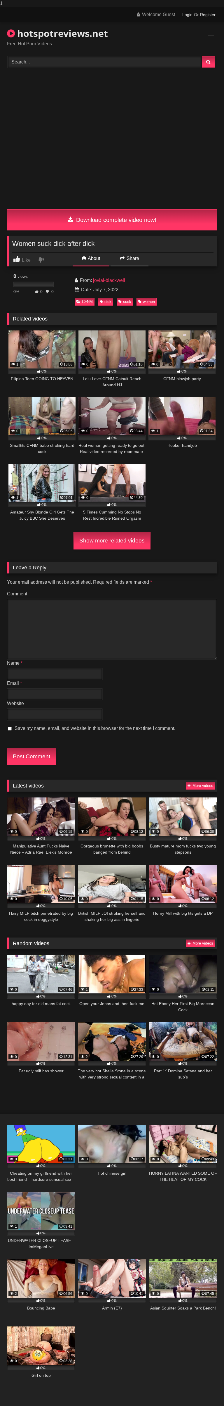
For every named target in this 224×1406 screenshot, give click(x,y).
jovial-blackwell (109, 280)
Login (187, 14)
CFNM (87, 301)
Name (14, 663)
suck (127, 301)
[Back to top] (206, 1389)
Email (14, 683)
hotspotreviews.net (61, 33)
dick (107, 301)
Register (208, 14)
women (149, 301)
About (93, 258)
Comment (17, 593)
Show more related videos (112, 540)
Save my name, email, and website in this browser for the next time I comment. (95, 728)
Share (132, 258)
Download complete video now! (115, 220)
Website (15, 703)
